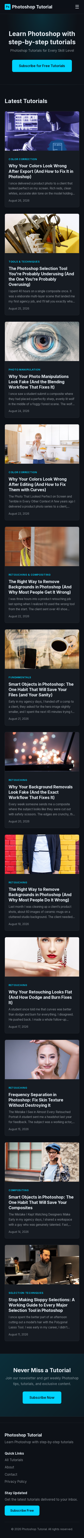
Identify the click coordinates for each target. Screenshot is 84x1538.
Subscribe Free (22, 1510)
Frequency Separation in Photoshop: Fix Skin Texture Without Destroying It (36, 1100)
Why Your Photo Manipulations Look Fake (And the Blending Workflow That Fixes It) (39, 382)
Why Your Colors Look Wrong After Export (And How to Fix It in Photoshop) (41, 171)
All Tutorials (14, 1460)
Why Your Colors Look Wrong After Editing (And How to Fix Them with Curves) (38, 484)
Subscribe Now (42, 1397)
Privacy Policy (16, 1482)
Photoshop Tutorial (29, 6)
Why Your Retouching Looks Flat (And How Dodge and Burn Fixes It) (40, 997)
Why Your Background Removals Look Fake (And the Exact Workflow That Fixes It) (41, 792)
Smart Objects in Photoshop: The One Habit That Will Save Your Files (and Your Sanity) (41, 689)
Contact (11, 1474)
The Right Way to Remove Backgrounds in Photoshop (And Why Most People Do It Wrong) (40, 894)
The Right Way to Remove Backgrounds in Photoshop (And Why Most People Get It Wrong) (40, 587)
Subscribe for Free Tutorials (42, 66)
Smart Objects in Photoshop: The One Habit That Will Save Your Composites (41, 1202)
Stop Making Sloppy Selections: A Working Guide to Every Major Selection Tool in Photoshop (42, 1305)
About (9, 1467)
